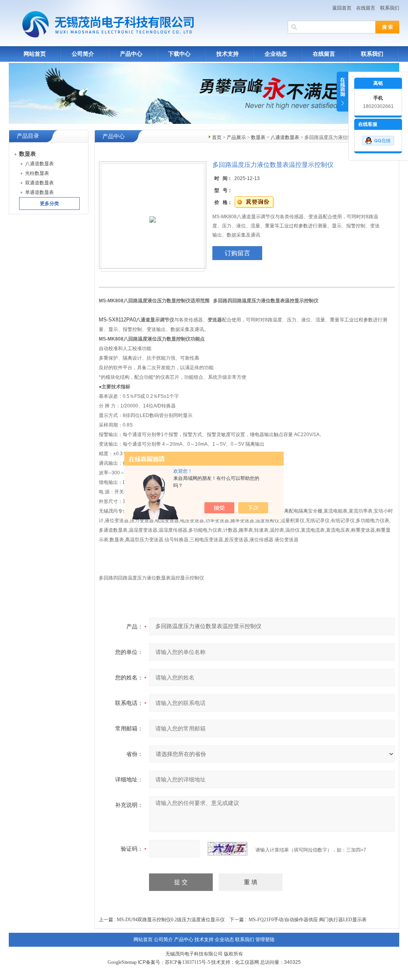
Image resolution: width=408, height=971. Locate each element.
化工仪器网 (247, 962)
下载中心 (179, 54)
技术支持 (227, 54)
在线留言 (365, 8)
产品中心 (131, 54)
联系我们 (389, 8)
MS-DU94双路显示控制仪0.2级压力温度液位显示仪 (171, 919)
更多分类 (49, 203)
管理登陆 (265, 939)
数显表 (258, 137)
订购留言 (237, 253)
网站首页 (35, 54)
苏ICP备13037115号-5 (187, 962)
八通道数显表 (285, 137)
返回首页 (341, 8)
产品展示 (236, 137)
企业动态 (276, 54)
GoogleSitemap (122, 962)
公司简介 (83, 54)
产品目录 (28, 136)
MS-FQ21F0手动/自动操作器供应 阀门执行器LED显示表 (308, 919)
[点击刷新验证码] (227, 848)
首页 (217, 137)
